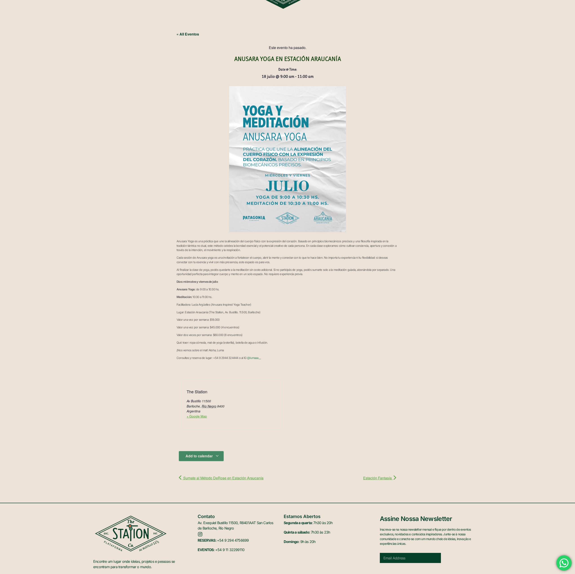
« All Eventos (188, 34)
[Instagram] (200, 534)
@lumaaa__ (254, 358)
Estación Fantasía (378, 478)
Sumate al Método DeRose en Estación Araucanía (222, 478)
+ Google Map (197, 416)
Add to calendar (200, 455)
